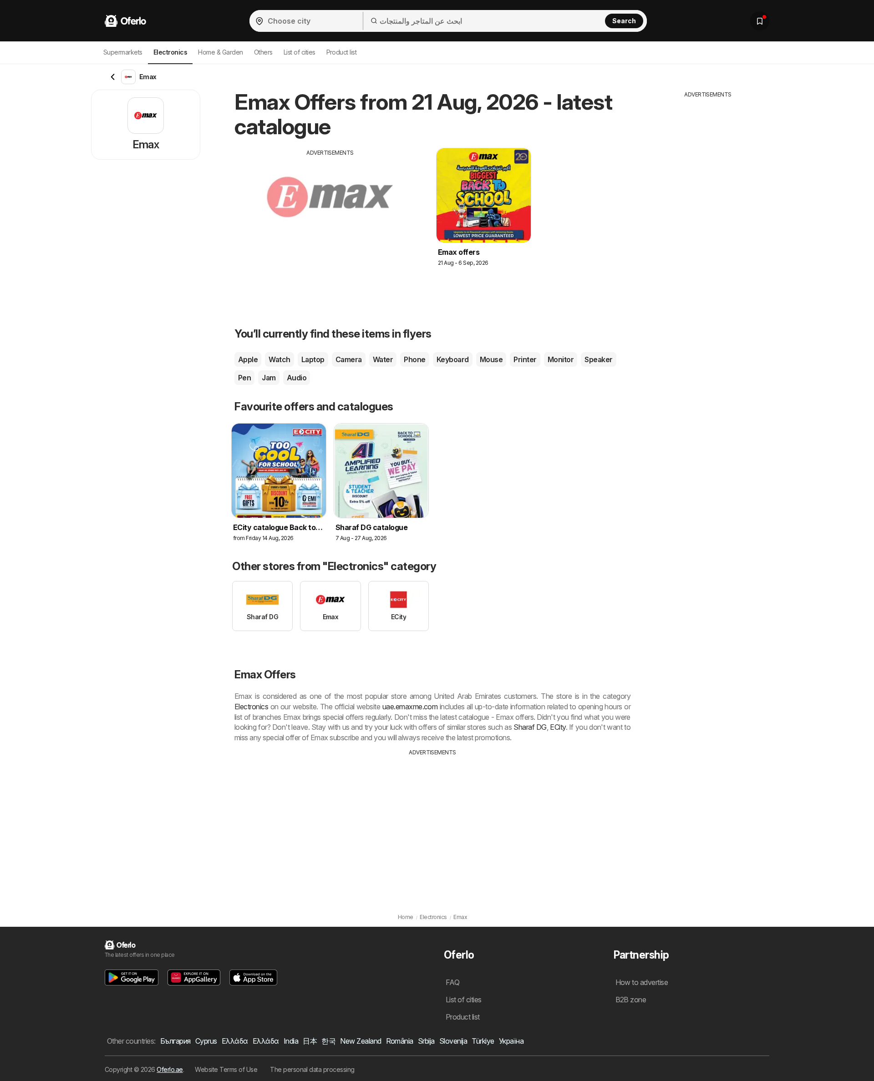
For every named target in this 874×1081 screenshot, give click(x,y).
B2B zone (630, 999)
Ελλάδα (235, 1041)
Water (383, 359)
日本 (310, 1041)
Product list (341, 52)
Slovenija (453, 1041)
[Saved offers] (759, 20)
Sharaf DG (530, 727)
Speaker (598, 359)
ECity (557, 727)
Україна (511, 1041)
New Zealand (360, 1041)
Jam (268, 377)
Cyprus (206, 1041)
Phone (414, 359)
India (291, 1041)
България (175, 1041)
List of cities (299, 52)
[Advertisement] (330, 220)
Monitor (561, 359)
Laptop (313, 359)
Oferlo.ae (170, 1069)
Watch (279, 359)
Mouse (491, 359)
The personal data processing (312, 1069)
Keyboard (453, 359)
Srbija (426, 1041)
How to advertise (641, 982)
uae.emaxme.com (410, 706)
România (399, 1041)
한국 (328, 1041)
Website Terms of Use (226, 1069)
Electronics (251, 706)
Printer (524, 359)
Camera (348, 359)
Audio (296, 377)
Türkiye (483, 1041)
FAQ (452, 982)
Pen (244, 377)
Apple (248, 359)
